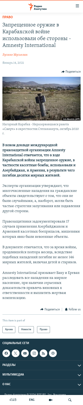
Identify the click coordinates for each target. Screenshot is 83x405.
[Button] (71, 71)
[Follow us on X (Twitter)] (15, 353)
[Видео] (51, 400)
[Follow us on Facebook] (6, 353)
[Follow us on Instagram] (34, 353)
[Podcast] (53, 353)
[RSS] (43, 353)
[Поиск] (70, 400)
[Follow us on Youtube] (25, 353)
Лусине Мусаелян (15, 55)
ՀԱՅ (13, 400)
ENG (31, 400)
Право (7, 17)
